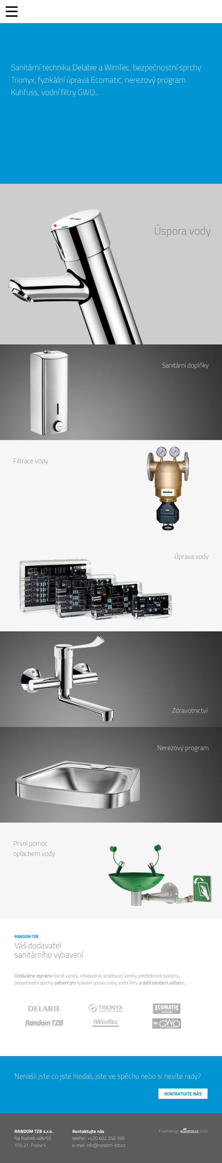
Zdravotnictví (190, 710)
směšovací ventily (119, 975)
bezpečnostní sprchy (33, 982)
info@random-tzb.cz (105, 1145)
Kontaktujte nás (183, 1093)
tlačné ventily (65, 975)
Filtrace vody (30, 461)
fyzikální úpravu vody (96, 982)
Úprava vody (191, 556)
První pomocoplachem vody (34, 848)
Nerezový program (183, 748)
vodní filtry (128, 982)
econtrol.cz (189, 1131)
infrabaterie (90, 975)
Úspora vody (182, 230)
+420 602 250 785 (106, 1138)
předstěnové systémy (158, 975)
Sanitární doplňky (185, 365)
